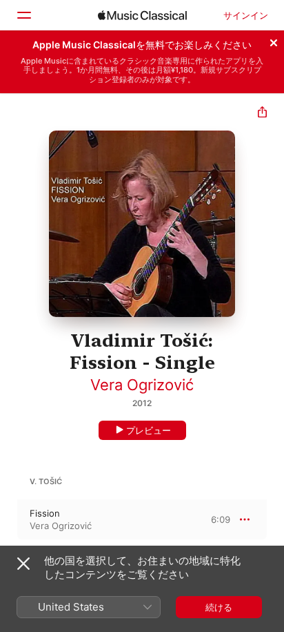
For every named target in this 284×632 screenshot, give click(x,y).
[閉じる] (273, 40)
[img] (142, 15)
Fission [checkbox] (45, 513)
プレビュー (148, 430)
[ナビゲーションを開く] (23, 15)
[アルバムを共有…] (262, 113)
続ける (218, 607)
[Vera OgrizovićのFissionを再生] (8, 519)
